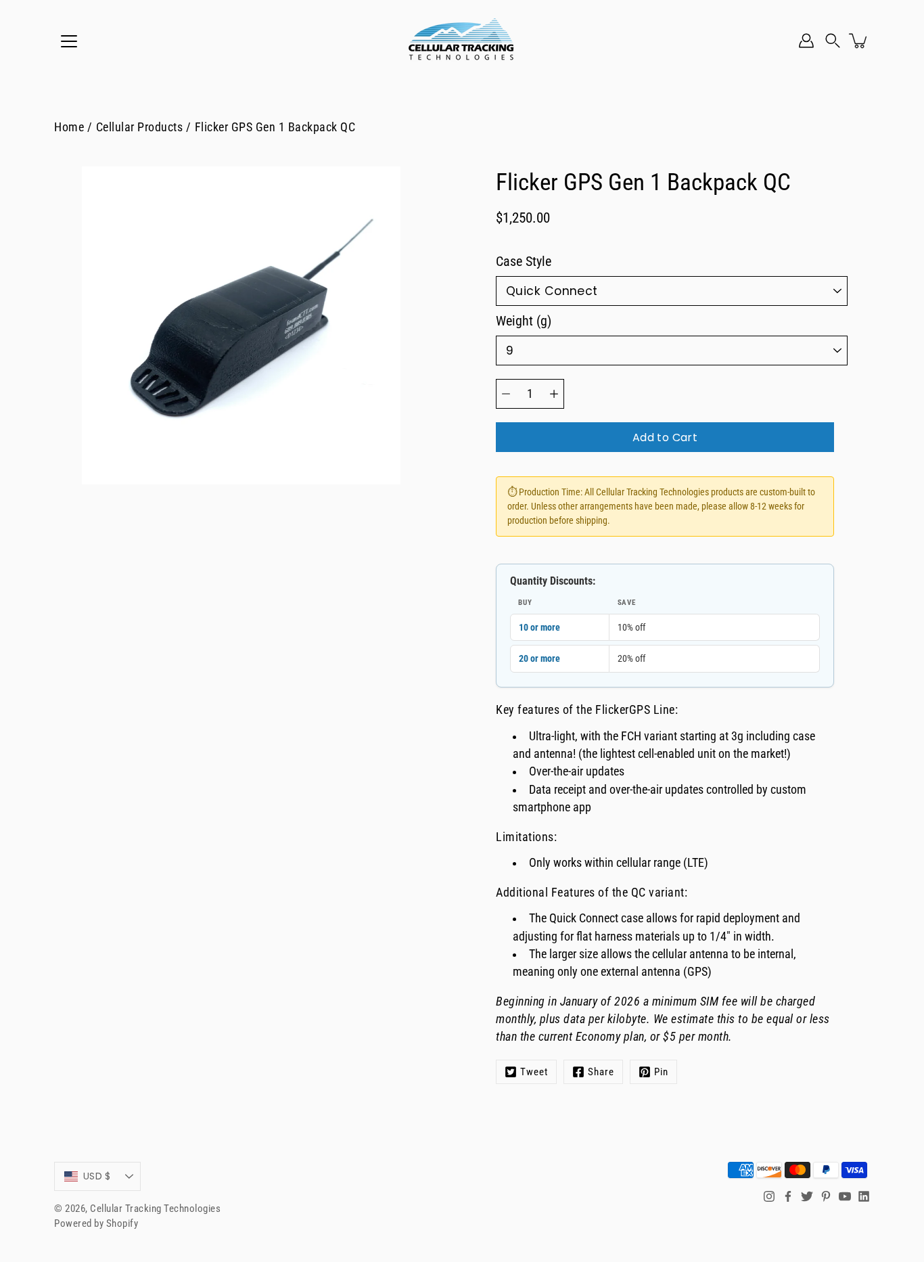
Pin (661, 1072)
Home (69, 127)
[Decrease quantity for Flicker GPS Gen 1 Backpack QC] (506, 394)
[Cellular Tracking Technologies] (462, 40)
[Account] (806, 40)
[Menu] (69, 41)
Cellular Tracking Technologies (155, 1208)
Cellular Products (139, 127)
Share (601, 1072)
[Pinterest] (826, 1196)
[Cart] (859, 40)
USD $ (96, 1176)
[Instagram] (769, 1196)
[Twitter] (807, 1196)
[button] (832, 40)
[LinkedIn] (864, 1196)
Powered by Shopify (96, 1223)
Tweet (534, 1072)
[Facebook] (788, 1196)
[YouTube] (845, 1196)
